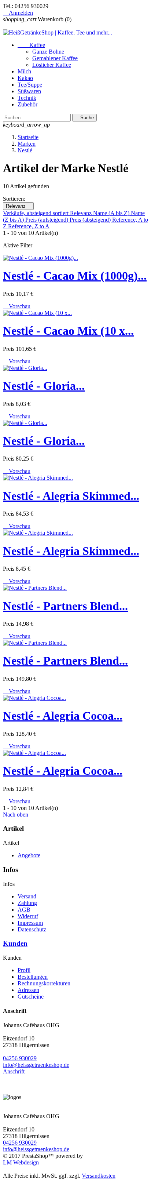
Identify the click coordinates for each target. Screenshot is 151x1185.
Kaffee (31, 45)
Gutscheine (31, 996)
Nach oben (18, 814)
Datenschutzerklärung (66, 1158)
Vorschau (16, 306)
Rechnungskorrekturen (44, 983)
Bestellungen (33, 977)
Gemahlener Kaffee (55, 58)
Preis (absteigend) (91, 220)
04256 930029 (20, 1058)
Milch (24, 71)
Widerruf (28, 916)
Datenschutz (32, 929)
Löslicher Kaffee (51, 65)
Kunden (15, 943)
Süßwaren (29, 91)
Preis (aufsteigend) (47, 220)
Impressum (132, 1158)
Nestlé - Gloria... (44, 385)
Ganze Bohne (48, 51)
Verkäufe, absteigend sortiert (36, 213)
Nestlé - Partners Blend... (65, 606)
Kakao (25, 78)
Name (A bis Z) (112, 213)
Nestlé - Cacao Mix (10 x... (68, 330)
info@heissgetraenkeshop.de (36, 1065)
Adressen (28, 990)
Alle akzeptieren (81, 1169)
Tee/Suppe (30, 84)
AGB (24, 909)
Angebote (29, 855)
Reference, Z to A (28, 226)
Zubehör (27, 104)
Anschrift (14, 1071)
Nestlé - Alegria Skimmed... (71, 495)
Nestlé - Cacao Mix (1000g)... (75, 275)
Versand (27, 896)
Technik (27, 98)
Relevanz (18, 206)
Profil (24, 970)
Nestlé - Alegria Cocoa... (62, 715)
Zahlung (27, 903)
